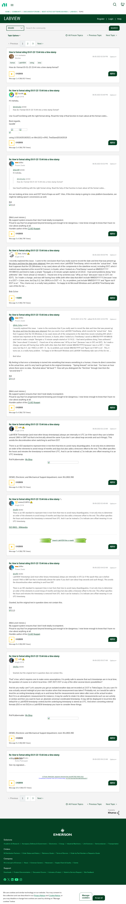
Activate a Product (54, 872)
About (26, 862)
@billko (16, 667)
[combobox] (66, 28)
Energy (61, 843)
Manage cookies (86, 896)
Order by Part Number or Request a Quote (85, 853)
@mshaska (17, 107)
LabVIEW (73, 11)
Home (7, 11)
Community (16, 11)
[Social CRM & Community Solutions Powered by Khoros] (113, 812)
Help (119, 19)
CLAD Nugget (34, 229)
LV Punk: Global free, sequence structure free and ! (63, 776)
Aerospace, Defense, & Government (34, 843)
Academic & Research (11, 843)
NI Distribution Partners (12, 853)
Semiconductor (100, 843)
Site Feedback (89, 872)
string (32, 63)
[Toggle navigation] (16, 5)
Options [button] (112, 57)
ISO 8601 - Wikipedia (18, 527)
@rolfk (15, 510)
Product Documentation (22, 872)
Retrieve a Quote (48, 853)
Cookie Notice (54, 895)
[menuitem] (114, 5)
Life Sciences (88, 843)
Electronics (53, 843)
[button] (11, 74)
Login (110, 19)
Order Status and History (31, 853)
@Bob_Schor (18, 325)
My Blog (28, 459)
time (39, 63)
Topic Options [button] (13, 35)
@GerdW (16, 170)
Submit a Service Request (73, 872)
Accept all (99, 898)
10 (17, 788)
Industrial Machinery (74, 843)
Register (100, 19)
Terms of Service (62, 853)
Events (76, 862)
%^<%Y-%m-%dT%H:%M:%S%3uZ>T (76, 778)
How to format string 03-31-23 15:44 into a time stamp (32, 52)
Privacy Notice (39, 895)
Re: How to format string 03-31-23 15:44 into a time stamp (34, 90)
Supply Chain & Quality (63, 862)
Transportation (113, 843)
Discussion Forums (32, 11)
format (12, 63)
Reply (112, 73)
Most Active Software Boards (55, 11)
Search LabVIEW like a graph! (63, 540)
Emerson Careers (37, 862)
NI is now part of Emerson (12, 862)
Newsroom (49, 862)
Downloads (7, 872)
